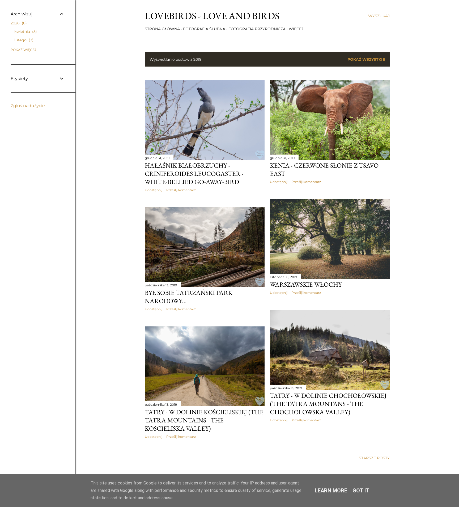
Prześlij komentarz (181, 190)
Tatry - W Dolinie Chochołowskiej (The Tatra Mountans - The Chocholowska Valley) (328, 403)
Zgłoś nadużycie (28, 105)
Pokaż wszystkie (366, 59)
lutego (23, 40)
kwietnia (25, 31)
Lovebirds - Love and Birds (212, 16)
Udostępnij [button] (153, 190)
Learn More (331, 490)
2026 (18, 23)
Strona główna (162, 29)
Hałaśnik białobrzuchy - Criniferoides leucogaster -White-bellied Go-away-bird (194, 173)
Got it (360, 490)
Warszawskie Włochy (306, 284)
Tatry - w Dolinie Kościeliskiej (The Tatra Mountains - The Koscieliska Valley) (204, 420)
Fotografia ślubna (204, 29)
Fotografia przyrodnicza (257, 29)
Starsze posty (374, 458)
